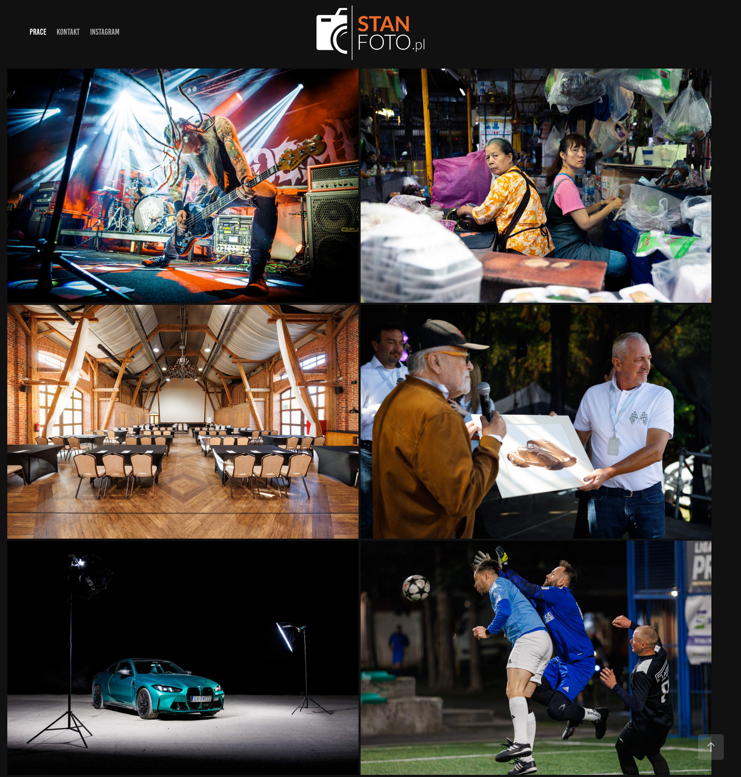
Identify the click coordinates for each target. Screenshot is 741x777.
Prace (38, 31)
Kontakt (68, 31)
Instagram (105, 31)
